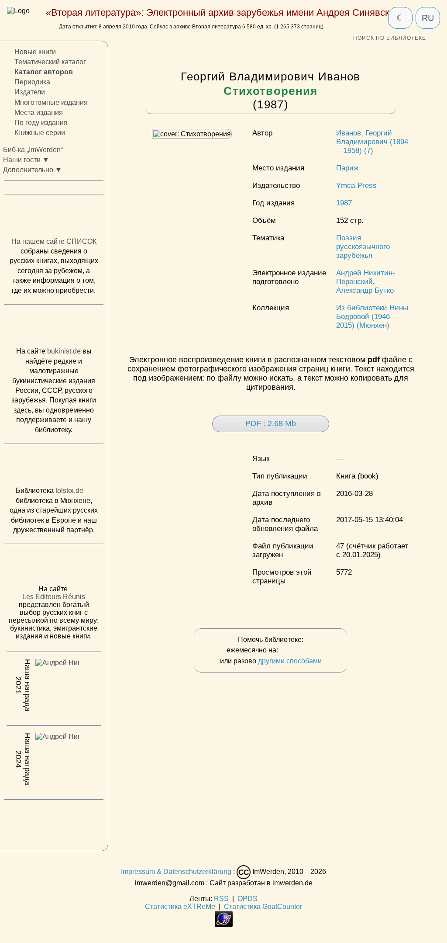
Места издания (38, 112)
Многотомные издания (51, 102)
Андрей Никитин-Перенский (365, 277)
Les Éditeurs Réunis (53, 597)
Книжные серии (39, 132)
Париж (347, 168)
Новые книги (35, 51)
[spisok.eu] (54, 218)
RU (428, 18)
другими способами (290, 661)
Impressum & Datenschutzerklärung (176, 871)
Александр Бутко (365, 290)
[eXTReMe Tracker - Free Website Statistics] (224, 925)
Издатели (29, 92)
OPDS (247, 898)
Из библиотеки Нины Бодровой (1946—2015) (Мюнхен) (372, 316)
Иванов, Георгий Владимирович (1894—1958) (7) (372, 142)
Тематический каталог (50, 62)
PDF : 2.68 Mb (270, 423)
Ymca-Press (356, 185)
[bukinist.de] (54, 328)
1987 (344, 203)
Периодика (32, 82)
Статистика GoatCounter (263, 906)
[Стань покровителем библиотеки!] (297, 650)
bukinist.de (64, 351)
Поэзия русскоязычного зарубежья (363, 247)
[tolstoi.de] (54, 467)
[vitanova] (53, 823)
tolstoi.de (69, 491)
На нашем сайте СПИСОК (53, 241)
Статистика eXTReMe (180, 906)
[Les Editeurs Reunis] (54, 567)
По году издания (41, 122)
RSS (221, 898)
